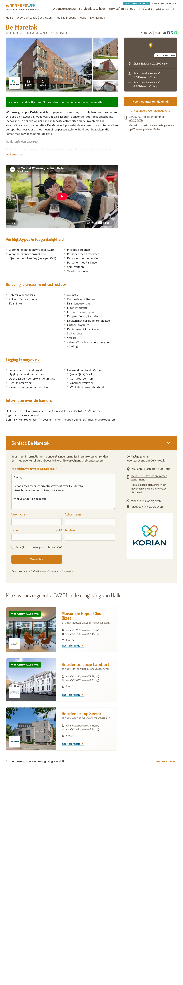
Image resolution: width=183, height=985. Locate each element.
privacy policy (66, 571)
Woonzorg (21, 5)
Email (14, 530)
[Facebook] (168, 33)
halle (83, 17)
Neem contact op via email (151, 101)
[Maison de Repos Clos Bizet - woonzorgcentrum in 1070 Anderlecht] (31, 629)
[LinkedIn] (172, 33)
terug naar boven (165, 761)
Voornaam (18, 514)
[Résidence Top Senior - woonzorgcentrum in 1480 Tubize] (31, 728)
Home (9, 17)
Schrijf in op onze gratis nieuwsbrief (39, 547)
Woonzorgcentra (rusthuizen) (34, 17)
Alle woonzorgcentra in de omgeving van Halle (35, 761)
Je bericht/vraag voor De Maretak (33, 468)
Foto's (28, 82)
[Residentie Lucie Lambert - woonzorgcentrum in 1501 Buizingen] (31, 679)
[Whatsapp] (175, 33)
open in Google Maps (165, 55)
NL (174, 9)
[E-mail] (164, 32)
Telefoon (70, 530)
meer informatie (71, 645)
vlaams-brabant (66, 17)
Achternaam (73, 514)
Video (43, 82)
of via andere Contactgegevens (150, 110)
